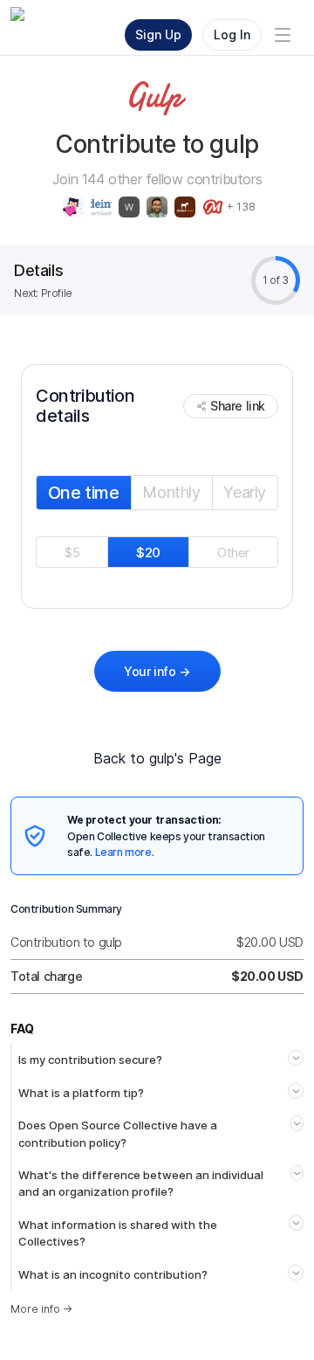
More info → (41, 1308)
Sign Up (158, 34)
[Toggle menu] (282, 34)
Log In (232, 34)
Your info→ (157, 671)
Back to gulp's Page (157, 758)
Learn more (123, 852)
